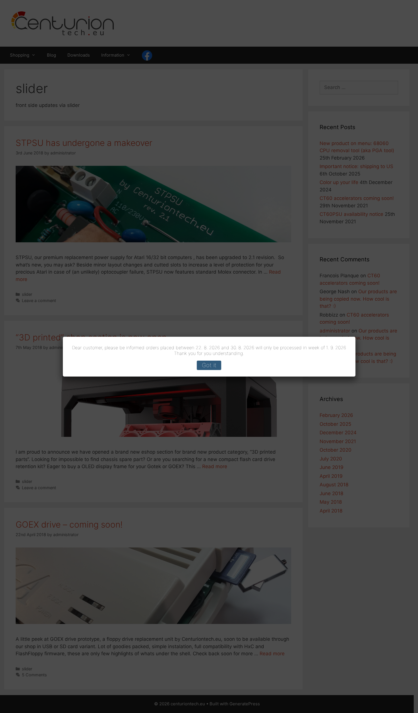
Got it (209, 365)
